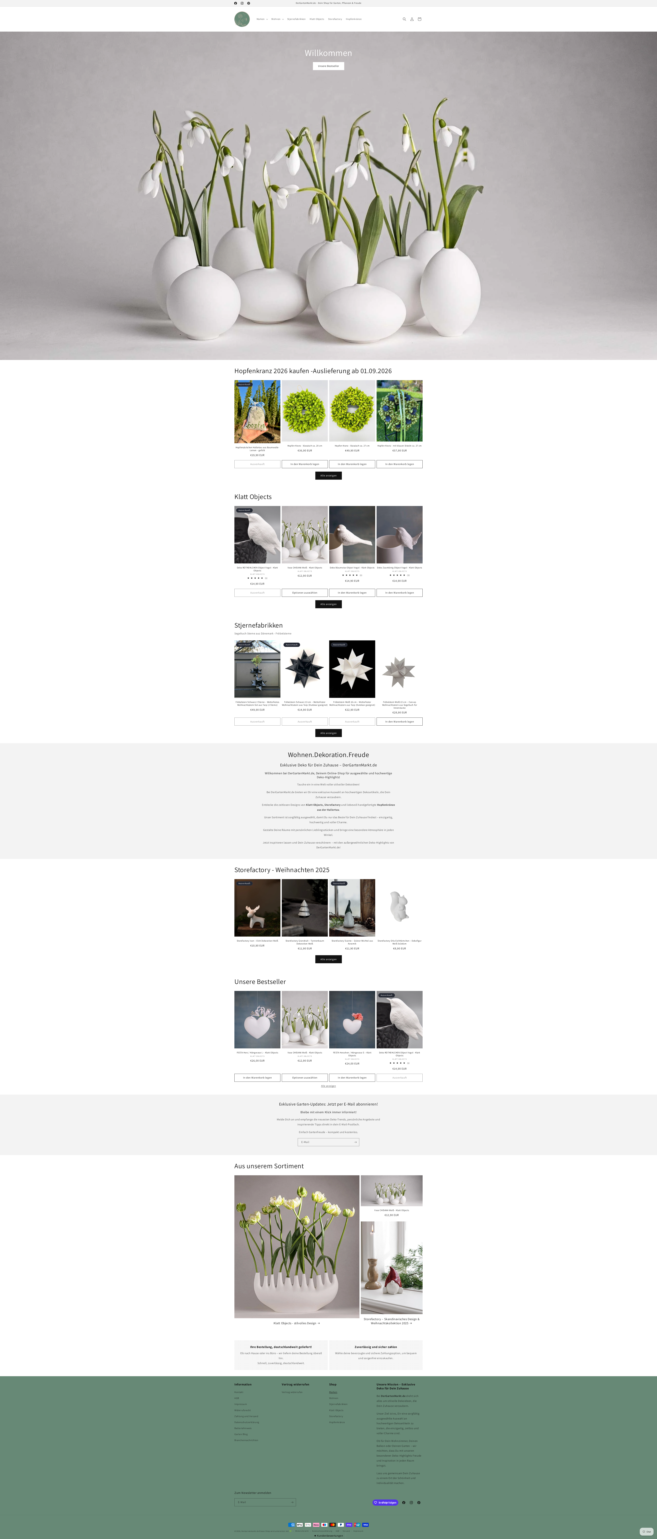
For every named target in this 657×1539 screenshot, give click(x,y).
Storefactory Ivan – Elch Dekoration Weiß (257, 940)
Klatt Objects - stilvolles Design (295, 1323)
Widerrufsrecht (242, 1410)
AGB (236, 1398)
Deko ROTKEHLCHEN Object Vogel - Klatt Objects (257, 569)
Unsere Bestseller (328, 66)
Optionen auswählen (304, 592)
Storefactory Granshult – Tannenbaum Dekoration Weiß (305, 942)
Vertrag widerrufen (292, 1392)
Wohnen (333, 1398)
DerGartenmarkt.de (250, 1531)
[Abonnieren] (355, 1142)
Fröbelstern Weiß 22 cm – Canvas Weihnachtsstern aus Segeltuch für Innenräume (399, 705)
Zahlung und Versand (246, 1416)
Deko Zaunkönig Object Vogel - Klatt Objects (399, 567)
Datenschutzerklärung (246, 1422)
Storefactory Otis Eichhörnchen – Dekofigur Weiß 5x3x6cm (399, 942)
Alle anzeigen (328, 475)
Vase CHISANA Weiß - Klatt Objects (305, 567)
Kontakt (238, 1392)
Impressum (240, 1404)
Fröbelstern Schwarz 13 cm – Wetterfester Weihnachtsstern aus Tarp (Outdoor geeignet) (305, 703)
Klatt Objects (336, 1410)
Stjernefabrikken (338, 1404)
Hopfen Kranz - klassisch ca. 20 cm (304, 445)
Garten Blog (241, 1434)
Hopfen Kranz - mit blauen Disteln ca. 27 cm (399, 445)
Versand (346, 1531)
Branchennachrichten (246, 1440)
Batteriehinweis (243, 1428)
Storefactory (336, 1416)
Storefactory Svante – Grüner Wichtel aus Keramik (352, 942)
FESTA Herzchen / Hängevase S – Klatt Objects (352, 1054)
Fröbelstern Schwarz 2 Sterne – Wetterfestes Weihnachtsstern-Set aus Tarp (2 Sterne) (257, 703)
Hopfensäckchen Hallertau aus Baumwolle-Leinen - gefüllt (257, 449)
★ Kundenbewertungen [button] (328, 1535)
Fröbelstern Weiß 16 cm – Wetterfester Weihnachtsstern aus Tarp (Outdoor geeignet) (352, 703)
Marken (333, 1392)
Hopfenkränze (337, 1422)
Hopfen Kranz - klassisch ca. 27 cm (352, 445)
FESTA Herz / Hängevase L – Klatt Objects (257, 1052)
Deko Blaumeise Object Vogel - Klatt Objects (352, 567)
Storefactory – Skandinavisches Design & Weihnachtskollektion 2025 (392, 1321)
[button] (262, 19)
